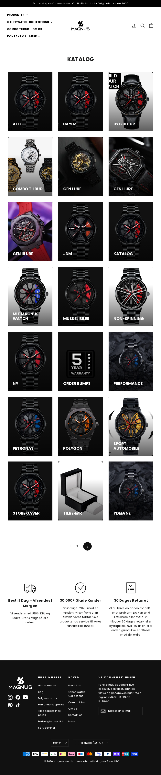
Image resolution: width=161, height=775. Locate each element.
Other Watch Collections (28, 22)
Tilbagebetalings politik (49, 713)
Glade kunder (47, 685)
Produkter (16, 15)
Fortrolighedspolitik (50, 721)
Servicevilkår (46, 728)
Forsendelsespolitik (50, 704)
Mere (33, 36)
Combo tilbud (18, 29)
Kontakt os (16, 36)
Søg (40, 692)
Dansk (57, 743)
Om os (37, 29)
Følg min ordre (48, 698)
